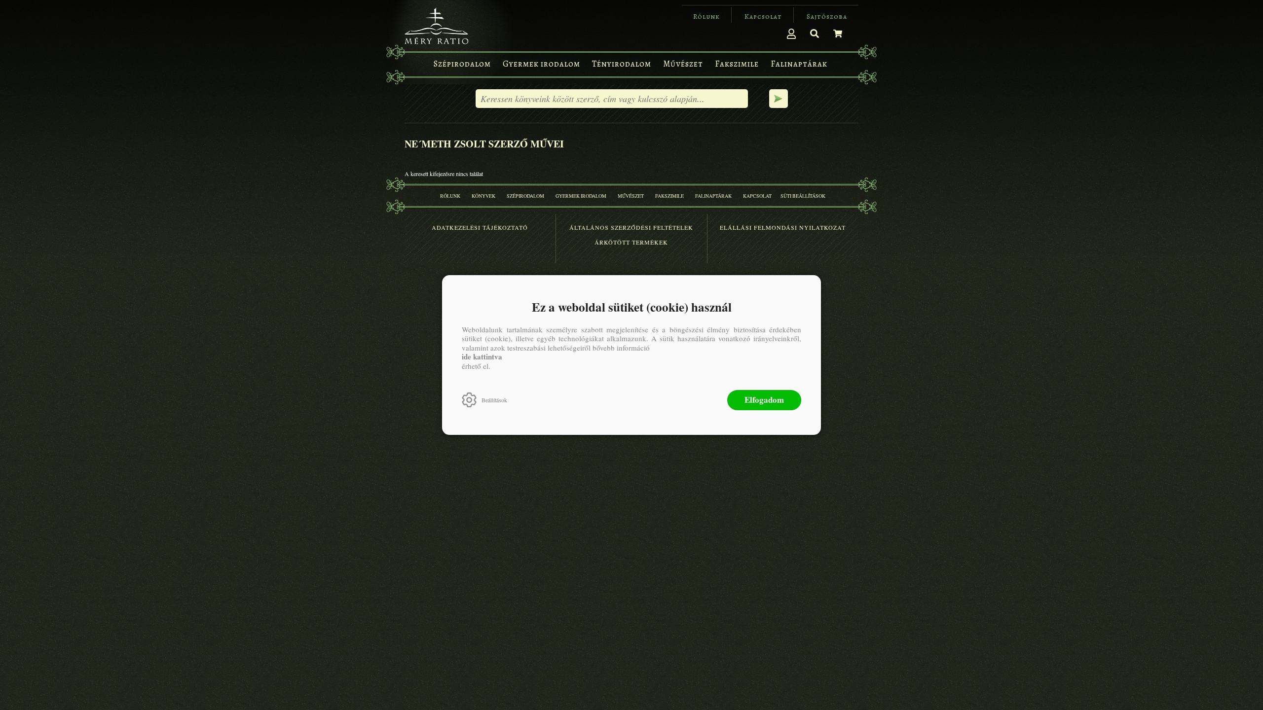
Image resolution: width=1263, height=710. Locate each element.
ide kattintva (482, 356)
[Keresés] (814, 33)
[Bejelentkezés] (791, 33)
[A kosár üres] (838, 33)
